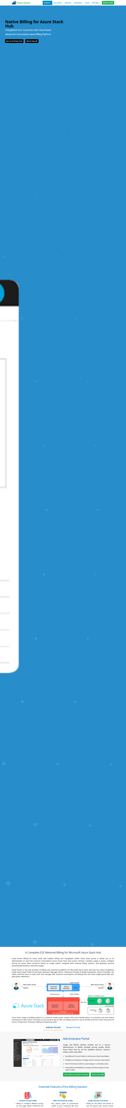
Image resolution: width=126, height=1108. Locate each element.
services (68, 3)
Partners (95, 3)
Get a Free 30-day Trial (14, 41)
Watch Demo (31, 41)
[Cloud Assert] (21, 3)
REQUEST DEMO (108, 3)
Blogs (87, 3)
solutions (57, 3)
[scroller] (123, 1106)
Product (47, 3)
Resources (78, 3)
